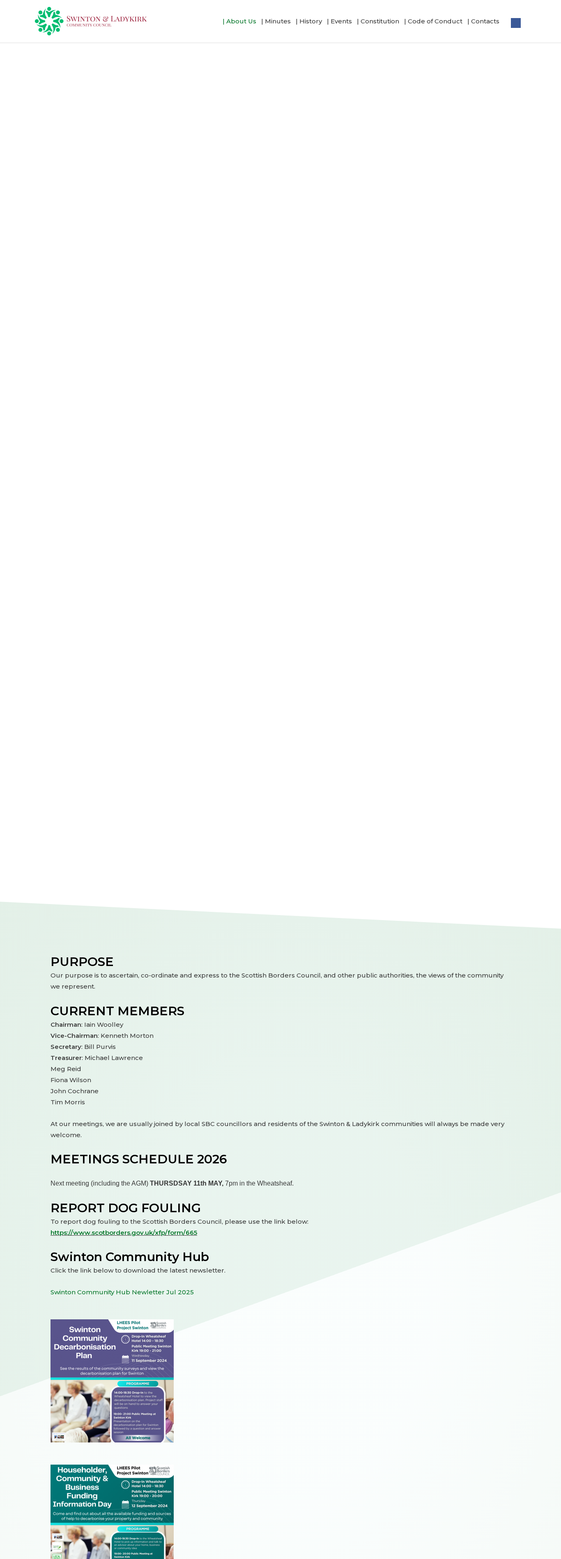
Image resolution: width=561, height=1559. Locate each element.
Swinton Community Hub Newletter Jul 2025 (122, 1292)
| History (309, 21)
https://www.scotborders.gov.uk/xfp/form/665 (124, 1232)
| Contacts (483, 21)
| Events (339, 21)
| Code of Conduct (433, 21)
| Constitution (378, 21)
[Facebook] (516, 21)
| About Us (239, 21)
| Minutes (276, 21)
